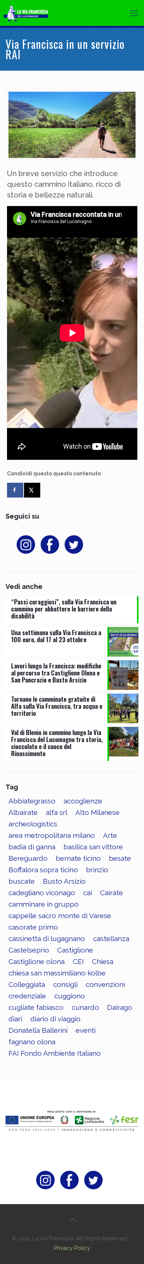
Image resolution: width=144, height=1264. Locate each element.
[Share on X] (32, 490)
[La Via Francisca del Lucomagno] (31, 13)
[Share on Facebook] (15, 490)
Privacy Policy (72, 1248)
